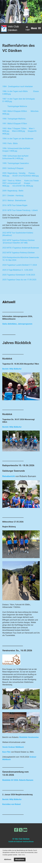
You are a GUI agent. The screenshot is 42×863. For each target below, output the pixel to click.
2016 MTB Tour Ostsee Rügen (14, 205)
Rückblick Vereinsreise (29, 737)
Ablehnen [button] (7, 859)
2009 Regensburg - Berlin (12, 191)
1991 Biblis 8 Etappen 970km (14, 123)
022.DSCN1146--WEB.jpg (22, 186)
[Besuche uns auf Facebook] (16, 830)
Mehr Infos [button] (21, 855)
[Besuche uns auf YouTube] (25, 830)
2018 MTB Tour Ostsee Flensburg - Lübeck (20, 210)
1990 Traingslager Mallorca (13, 119)
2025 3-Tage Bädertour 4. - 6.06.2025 (17, 270)
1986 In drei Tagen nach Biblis (15, 91)
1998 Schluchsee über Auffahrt (15, 156)
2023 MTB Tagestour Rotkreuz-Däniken (18, 253)
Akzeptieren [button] (19, 859)
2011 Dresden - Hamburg (12, 195)
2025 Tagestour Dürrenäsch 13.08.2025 (18, 275)
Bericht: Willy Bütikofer (12, 369)
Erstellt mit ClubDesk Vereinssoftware (21, 841)
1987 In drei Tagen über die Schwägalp (18, 99)
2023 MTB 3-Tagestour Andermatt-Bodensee (20, 248)
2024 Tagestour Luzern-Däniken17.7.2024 (19, 265)
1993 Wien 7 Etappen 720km (14, 128)
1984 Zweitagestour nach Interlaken (17, 86)
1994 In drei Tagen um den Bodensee (17, 138)
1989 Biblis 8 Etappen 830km (14, 111)
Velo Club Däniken (13, 28)
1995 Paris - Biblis (10, 143)
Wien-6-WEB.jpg (18, 131)
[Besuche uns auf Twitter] (21, 830)
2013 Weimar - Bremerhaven (14, 200)
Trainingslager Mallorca (17, 106)
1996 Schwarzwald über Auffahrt (16, 148)
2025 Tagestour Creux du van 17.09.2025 (19, 280)
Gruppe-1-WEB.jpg (9, 151)
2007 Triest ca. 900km (11, 181)
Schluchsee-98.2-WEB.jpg (12, 158)
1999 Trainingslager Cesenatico (15, 163)
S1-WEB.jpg (7, 101)
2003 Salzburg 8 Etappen (13, 168)
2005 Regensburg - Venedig (13, 173)
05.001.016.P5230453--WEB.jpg (25, 176)
